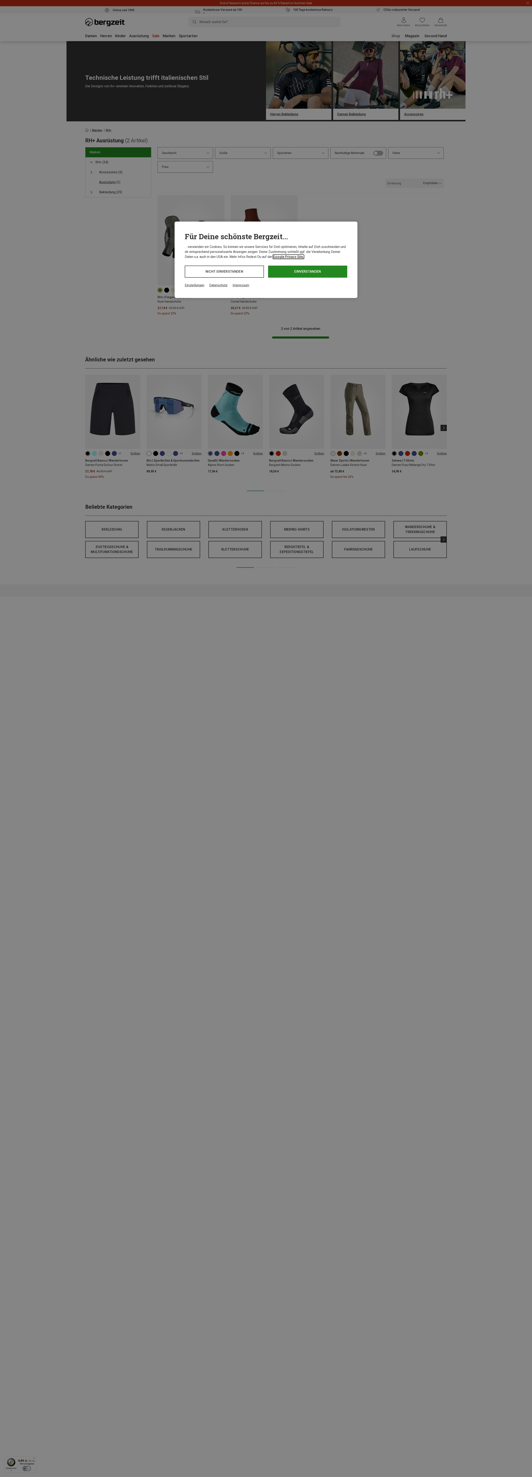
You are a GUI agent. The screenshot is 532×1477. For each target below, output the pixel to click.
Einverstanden (307, 271)
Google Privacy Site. (288, 257)
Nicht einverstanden (224, 271)
